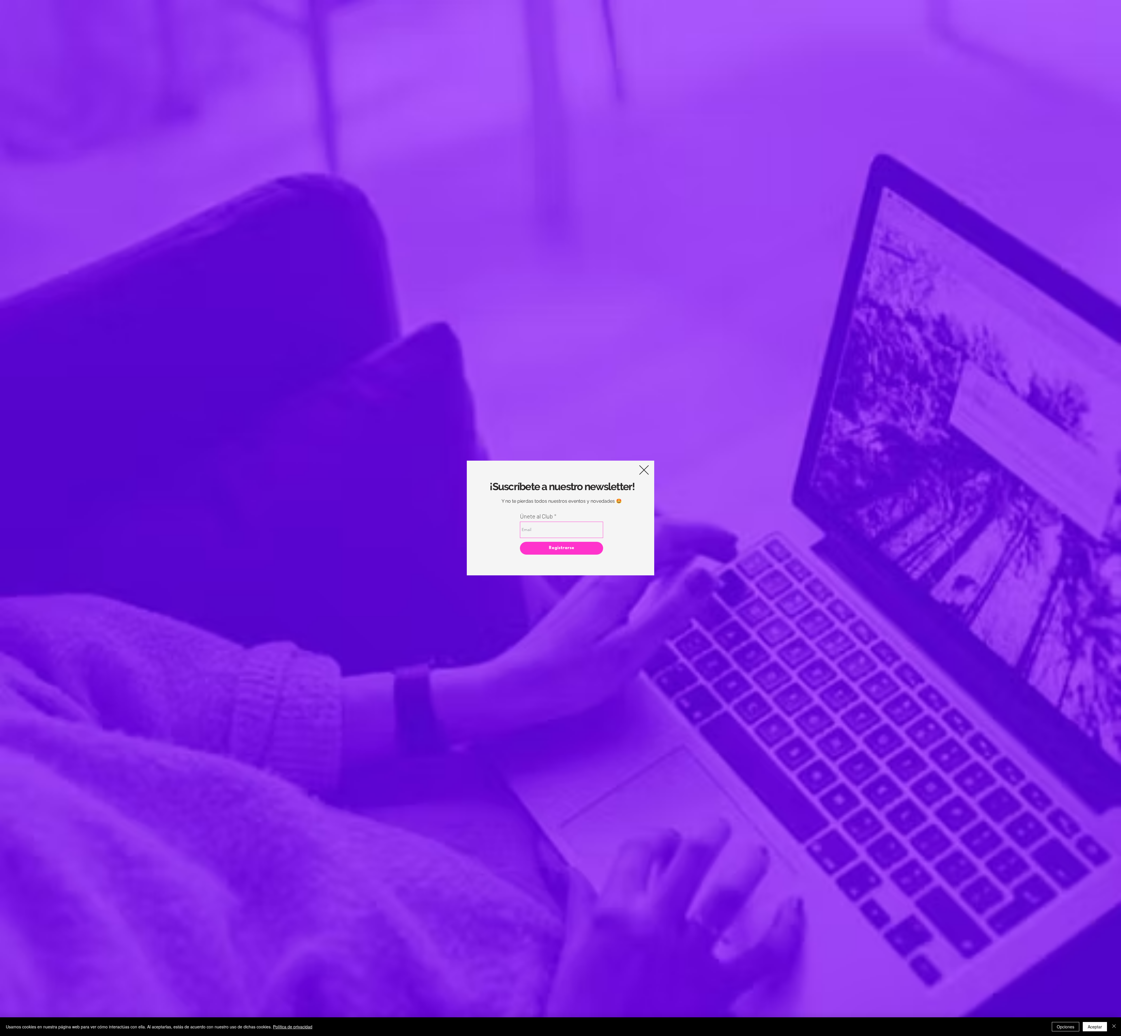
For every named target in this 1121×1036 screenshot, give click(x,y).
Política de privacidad (292, 1027)
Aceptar (1095, 1027)
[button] (644, 470)
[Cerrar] (1113, 1026)
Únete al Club (536, 516)
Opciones (1065, 1027)
